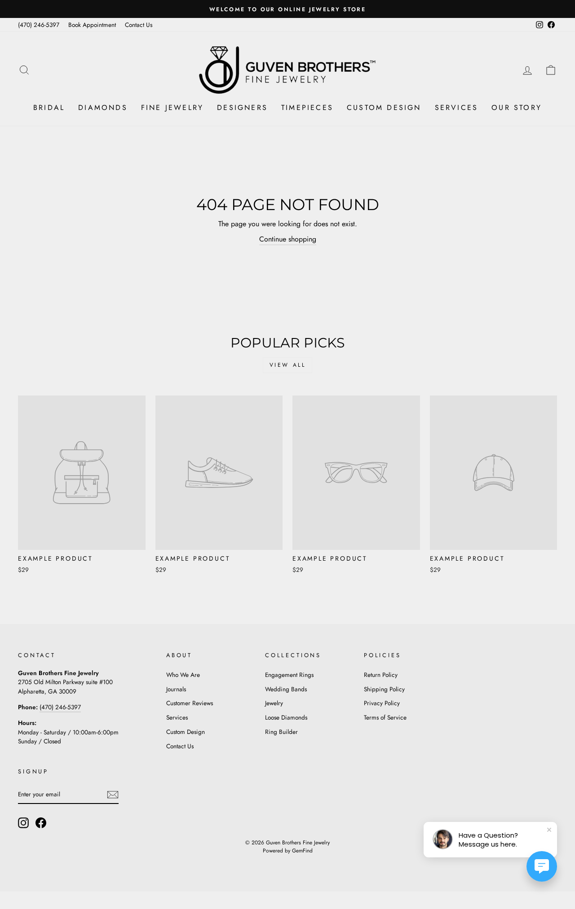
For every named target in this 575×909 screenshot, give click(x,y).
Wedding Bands (286, 689)
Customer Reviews (189, 702)
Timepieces (307, 107)
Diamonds (103, 107)
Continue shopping (287, 239)
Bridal (49, 107)
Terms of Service (385, 717)
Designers (242, 107)
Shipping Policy (384, 689)
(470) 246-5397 (38, 24)
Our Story (516, 107)
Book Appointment (92, 24)
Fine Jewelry (172, 107)
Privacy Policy (382, 702)
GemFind (302, 851)
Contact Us (138, 24)
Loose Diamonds (286, 717)
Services (456, 107)
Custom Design (384, 107)
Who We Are (183, 674)
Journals (176, 689)
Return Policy (381, 674)
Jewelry (274, 702)
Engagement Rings (289, 674)
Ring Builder (281, 731)
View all (288, 365)
